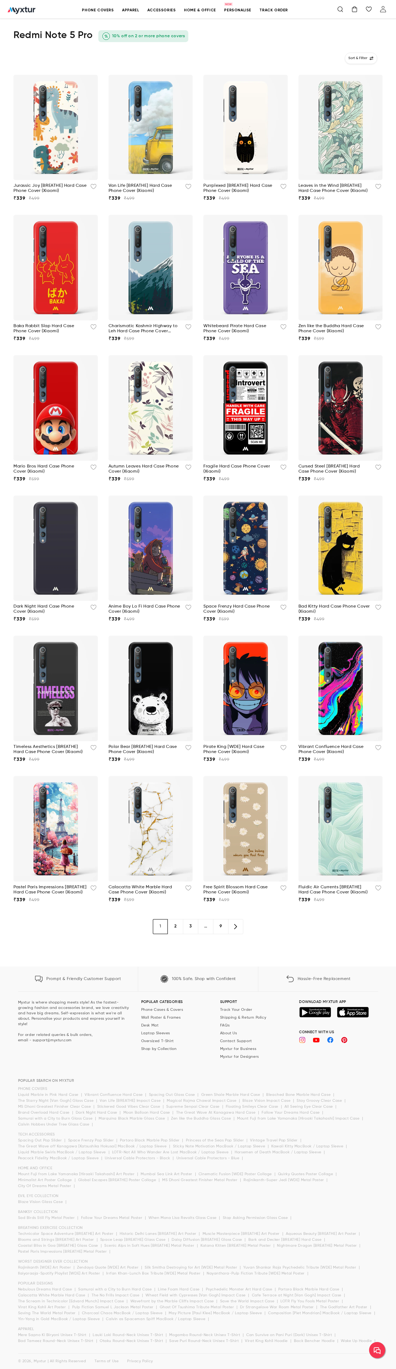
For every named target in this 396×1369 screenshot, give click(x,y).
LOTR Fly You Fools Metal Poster (310, 1301)
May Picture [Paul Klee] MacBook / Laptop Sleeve (216, 1313)
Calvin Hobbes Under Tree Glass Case (54, 1124)
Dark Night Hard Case (97, 1112)
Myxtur (40, 1361)
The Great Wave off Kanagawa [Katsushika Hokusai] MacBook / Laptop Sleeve (93, 1146)
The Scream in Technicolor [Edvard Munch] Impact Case (72, 1301)
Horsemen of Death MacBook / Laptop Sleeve (278, 1152)
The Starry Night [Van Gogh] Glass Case (56, 1101)
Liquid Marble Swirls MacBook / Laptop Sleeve (62, 1152)
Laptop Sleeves (155, 1033)
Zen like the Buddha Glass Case (201, 1118)
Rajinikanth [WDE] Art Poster (45, 1267)
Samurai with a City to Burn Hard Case (115, 1289)
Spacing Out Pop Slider (40, 1140)
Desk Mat (150, 1025)
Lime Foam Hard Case (179, 1289)
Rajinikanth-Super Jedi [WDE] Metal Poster (284, 1180)
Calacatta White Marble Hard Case (52, 1295)
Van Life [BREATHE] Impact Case (131, 1101)
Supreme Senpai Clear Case (193, 1107)
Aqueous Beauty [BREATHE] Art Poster (322, 1234)
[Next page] (235, 926)
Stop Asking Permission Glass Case (256, 1218)
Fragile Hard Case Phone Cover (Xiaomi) (236, 469)
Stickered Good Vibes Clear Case (129, 1107)
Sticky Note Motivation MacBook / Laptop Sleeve (219, 1146)
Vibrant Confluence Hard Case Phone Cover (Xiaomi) (331, 749)
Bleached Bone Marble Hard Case (299, 1095)
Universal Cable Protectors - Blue (208, 1158)
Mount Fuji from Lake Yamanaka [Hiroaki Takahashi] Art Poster (77, 1174)
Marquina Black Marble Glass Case (132, 1118)
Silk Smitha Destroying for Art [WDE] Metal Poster (191, 1267)
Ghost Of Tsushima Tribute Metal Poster (197, 1307)
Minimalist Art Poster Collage (45, 1180)
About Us (228, 1033)
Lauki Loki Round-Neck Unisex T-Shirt (128, 1335)
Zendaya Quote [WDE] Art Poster (108, 1267)
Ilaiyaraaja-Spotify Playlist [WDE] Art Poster (60, 1273)
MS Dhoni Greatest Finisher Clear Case (55, 1107)
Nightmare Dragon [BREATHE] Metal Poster (317, 1246)
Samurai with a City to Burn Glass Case (56, 1118)
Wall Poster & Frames (161, 1017)
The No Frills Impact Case (116, 1295)
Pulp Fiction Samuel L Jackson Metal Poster (113, 1307)
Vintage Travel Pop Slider (274, 1140)
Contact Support (236, 1041)
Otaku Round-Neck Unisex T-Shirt (132, 1341)
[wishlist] (93, 187)
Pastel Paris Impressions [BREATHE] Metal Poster (63, 1251)
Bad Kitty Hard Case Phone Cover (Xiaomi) (334, 609)
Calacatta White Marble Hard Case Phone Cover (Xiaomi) (140, 889)
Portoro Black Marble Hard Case (309, 1289)
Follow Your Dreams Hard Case (291, 1112)
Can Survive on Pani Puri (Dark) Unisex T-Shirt (289, 1335)
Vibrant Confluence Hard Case (114, 1095)
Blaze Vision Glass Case (41, 1202)
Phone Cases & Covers (162, 1010)
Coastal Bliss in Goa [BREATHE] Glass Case (58, 1246)
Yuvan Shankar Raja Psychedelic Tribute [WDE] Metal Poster (300, 1267)
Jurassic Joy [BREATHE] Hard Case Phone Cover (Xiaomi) (49, 188)
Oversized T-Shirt (157, 1041)
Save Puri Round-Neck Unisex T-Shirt (204, 1341)
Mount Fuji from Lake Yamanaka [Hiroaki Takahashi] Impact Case (299, 1118)
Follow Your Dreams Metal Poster (112, 1218)
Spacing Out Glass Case (172, 1095)
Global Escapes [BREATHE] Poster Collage (117, 1180)
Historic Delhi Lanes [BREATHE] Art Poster (158, 1234)
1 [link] (160, 926)
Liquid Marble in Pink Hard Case (49, 1095)
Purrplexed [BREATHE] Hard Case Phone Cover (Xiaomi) (237, 188)
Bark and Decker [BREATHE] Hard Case (285, 1240)
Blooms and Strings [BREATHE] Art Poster (56, 1240)
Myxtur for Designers (239, 1057)
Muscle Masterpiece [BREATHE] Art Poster (242, 1234)
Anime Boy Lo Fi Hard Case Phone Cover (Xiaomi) (144, 609)
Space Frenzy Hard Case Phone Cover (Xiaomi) (236, 609)
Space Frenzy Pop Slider (91, 1140)
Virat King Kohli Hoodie (267, 1341)
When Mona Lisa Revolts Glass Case (183, 1218)
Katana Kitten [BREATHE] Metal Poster (236, 1246)
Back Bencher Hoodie (315, 1341)
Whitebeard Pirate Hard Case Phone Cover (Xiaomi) (234, 328)
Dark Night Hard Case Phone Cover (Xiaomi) (43, 609)
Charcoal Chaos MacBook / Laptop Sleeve (123, 1313)
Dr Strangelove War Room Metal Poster (277, 1307)
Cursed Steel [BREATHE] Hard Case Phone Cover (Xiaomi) (329, 469)
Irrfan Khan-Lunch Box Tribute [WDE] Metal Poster (154, 1273)
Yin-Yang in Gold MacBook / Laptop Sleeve (59, 1319)
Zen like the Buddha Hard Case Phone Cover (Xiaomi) (331, 328)
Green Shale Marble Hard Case (231, 1095)
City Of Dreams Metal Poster (45, 1186)
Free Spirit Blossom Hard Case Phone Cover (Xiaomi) (235, 889)
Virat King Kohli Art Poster (42, 1307)
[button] (98, 13)
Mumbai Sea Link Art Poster (167, 1174)
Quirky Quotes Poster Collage (306, 1174)
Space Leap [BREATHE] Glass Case (133, 1240)
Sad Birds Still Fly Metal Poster (47, 1218)
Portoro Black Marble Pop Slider (150, 1140)
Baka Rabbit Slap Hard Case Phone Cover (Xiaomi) (43, 328)
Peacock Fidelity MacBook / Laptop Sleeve (59, 1158)
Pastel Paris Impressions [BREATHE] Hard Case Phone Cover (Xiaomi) (49, 889)
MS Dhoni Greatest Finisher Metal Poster (200, 1180)
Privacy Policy (140, 1361)
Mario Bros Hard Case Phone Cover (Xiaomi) (43, 469)
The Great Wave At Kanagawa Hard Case (216, 1112)
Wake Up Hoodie (357, 1341)
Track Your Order (236, 1010)
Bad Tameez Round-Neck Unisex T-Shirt (56, 1341)
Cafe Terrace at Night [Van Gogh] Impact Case (297, 1295)
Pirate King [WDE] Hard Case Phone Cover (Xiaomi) (233, 749)
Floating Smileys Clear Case (253, 1107)
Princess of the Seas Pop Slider (215, 1140)
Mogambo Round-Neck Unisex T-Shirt (205, 1335)
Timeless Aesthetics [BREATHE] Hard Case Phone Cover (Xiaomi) (48, 749)
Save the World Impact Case (248, 1301)
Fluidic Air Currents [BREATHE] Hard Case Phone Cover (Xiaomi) (333, 889)
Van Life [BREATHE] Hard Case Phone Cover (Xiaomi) (140, 188)
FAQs (225, 1025)
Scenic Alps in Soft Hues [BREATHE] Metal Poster (150, 1246)
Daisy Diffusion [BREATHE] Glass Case (207, 1240)
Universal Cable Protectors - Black (138, 1158)
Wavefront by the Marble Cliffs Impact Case (172, 1301)
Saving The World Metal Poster (47, 1313)
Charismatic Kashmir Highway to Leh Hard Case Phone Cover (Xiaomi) (143, 329)
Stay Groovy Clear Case (320, 1101)
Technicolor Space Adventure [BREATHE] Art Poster (66, 1234)
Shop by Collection (159, 1049)
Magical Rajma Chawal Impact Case (202, 1101)
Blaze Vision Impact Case (267, 1101)
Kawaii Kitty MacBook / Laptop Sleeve (308, 1146)
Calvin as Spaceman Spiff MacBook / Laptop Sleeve (156, 1319)
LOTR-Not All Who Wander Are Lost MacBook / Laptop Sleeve (171, 1152)
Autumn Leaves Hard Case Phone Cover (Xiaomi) (144, 469)
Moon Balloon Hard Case (147, 1112)
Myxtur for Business (238, 1049)
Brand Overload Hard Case (44, 1112)
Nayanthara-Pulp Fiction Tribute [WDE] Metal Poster (256, 1273)
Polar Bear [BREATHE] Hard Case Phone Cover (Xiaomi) (143, 749)
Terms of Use (107, 1361)
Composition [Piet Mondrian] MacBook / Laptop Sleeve (320, 1313)
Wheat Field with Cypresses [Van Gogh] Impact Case (196, 1295)
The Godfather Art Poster (344, 1307)
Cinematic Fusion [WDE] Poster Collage (236, 1174)
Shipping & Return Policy (243, 1017)
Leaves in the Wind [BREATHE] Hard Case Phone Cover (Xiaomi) (333, 188)
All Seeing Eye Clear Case (309, 1107)
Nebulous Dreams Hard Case (46, 1289)
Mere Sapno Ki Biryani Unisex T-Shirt (53, 1335)
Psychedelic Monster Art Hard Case (239, 1289)
